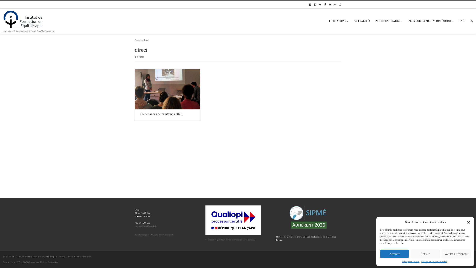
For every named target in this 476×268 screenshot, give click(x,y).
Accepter (394, 253)
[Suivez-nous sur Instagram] (315, 5)
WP (18, 262)
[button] (468, 222)
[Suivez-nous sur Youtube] (320, 5)
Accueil (138, 40)
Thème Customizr (49, 262)
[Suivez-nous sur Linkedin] (310, 5)
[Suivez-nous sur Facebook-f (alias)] (325, 5)
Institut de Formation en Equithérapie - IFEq (38, 256)
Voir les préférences (456, 253)
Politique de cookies (410, 261)
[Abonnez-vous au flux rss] (330, 5)
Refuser (425, 253)
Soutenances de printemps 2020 (161, 114)
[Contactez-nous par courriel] (335, 5)
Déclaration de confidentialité (434, 261)
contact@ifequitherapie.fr (146, 226)
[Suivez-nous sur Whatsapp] (340, 5)
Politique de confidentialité (162, 235)
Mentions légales (142, 235)
